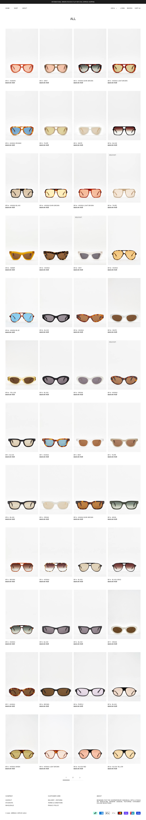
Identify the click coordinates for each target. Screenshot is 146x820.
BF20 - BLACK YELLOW (115, 767)
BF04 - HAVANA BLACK (13, 205)
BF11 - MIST (77, 455)
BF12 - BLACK (9, 517)
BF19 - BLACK (112, 704)
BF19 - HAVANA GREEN (12, 767)
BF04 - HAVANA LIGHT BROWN (84, 205)
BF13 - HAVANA (44, 579)
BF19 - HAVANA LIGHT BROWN (49, 767)
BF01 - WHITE (78, 143)
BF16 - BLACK (78, 642)
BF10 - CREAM (78, 392)
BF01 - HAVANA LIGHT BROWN (118, 81)
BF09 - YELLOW (10, 392)
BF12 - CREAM (44, 517)
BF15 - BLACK (44, 642)
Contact (8, 800)
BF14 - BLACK (78, 579)
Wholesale (9, 805)
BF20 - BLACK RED (80, 767)
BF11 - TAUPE (112, 455)
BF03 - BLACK (112, 143)
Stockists (9, 803)
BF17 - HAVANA (10, 704)
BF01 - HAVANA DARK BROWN (83, 81)
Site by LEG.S (22, 813)
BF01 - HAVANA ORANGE (13, 143)
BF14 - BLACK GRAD (114, 579)
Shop (16, 8)
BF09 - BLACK (44, 330)
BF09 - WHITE (112, 330)
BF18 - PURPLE (78, 704)
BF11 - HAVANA (44, 455)
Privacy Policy (53, 805)
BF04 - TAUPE (112, 205)
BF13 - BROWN (10, 579)
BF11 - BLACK (9, 455)
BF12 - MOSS (112, 517)
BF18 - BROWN (44, 704)
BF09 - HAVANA (79, 330)
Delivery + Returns (55, 800)
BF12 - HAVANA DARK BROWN (83, 517)
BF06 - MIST (78, 268)
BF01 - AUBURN (10, 81)
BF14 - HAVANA (10, 642)
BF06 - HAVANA (45, 268)
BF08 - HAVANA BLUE (12, 330)
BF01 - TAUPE (44, 143)
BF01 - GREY (44, 81)
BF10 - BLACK (44, 392)
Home (7, 8)
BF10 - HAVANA (112, 392)
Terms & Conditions (55, 803)
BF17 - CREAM (112, 642)
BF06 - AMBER (10, 268)
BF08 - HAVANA (113, 268)
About (24, 8)
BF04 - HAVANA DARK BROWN (49, 205)
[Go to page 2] (79, 777)
